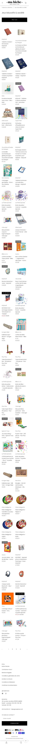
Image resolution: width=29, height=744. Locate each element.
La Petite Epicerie (6, 203)
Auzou (17, 254)
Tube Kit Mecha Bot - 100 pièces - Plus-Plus (21, 361)
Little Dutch (5, 121)
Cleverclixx (18, 279)
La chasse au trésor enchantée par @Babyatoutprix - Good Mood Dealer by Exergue (21, 49)
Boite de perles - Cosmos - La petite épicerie (20, 207)
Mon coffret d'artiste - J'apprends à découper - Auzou (21, 258)
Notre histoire (5, 666)
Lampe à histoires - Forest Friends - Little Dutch (21, 232)
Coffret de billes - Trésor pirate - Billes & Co (7, 258)
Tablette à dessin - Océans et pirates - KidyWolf (7, 75)
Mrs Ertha (18, 480)
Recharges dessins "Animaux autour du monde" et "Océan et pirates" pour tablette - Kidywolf (21, 153)
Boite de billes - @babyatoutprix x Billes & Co (20, 386)
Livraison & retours (7, 679)
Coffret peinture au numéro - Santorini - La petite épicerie (21, 610)
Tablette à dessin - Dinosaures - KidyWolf (7, 44)
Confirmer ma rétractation (9, 685)
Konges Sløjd (5, 332)
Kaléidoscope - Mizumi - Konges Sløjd (6, 336)
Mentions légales (7, 672)
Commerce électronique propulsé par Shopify (14, 738)
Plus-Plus (4, 357)
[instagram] (5, 693)
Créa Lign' (4, 227)
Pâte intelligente (6, 507)
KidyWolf (4, 39)
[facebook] (2, 693)
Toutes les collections (7, 7)
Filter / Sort (14, 20)
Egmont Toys (5, 431)
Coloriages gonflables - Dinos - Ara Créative (7, 182)
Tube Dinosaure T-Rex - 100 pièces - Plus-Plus (7, 361)
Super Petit (18, 121)
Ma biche (16, 736)
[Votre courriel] (14, 718)
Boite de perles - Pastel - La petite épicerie (6, 207)
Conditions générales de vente (11, 676)
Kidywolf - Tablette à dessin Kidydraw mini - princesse (20, 100)
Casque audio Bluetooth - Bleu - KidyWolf (7, 586)
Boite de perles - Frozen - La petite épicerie (20, 310)
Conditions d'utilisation (8, 682)
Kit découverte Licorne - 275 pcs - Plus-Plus (20, 635)
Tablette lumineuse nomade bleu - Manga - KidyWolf (20, 182)
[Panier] (25, 2)
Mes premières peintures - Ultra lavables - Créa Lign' (21, 411)
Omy (3, 606)
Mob (3, 96)
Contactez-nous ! (7, 669)
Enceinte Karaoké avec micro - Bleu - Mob (7, 100)
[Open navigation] (3, 3)
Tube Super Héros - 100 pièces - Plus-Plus (7, 411)
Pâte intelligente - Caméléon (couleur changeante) (7, 512)
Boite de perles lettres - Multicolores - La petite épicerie (7, 386)
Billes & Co (5, 254)
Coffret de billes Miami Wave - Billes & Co (20, 336)
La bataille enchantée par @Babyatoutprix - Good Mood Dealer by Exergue (7, 155)
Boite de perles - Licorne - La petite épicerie (20, 458)
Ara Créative (5, 178)
